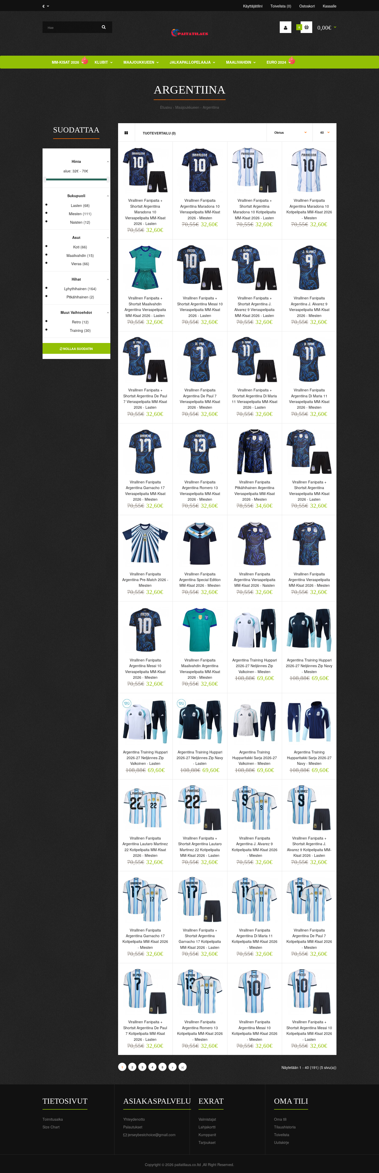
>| (182, 1067)
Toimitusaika (53, 1119)
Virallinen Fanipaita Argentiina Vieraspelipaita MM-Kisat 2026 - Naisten (254, 579)
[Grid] (126, 133)
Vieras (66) (80, 263)
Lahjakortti (207, 1126)
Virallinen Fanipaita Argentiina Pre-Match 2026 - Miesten (145, 579)
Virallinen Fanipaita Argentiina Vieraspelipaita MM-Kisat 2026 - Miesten (309, 579)
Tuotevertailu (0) (159, 133)
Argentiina (211, 107)
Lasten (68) (80, 205)
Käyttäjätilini (252, 6)
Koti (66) (80, 246)
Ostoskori (307, 6)
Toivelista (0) (280, 6)
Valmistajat (207, 1119)
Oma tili (280, 1119)
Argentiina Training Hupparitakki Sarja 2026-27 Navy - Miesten (309, 757)
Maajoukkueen (187, 107)
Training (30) (80, 330)
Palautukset (132, 1126)
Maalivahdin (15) (80, 255)
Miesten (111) (80, 213)
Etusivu (166, 107)
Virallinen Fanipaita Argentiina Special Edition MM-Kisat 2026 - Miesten (200, 579)
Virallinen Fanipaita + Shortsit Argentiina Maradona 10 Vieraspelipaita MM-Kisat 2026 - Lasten (145, 212)
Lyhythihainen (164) (80, 288)
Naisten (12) (80, 222)
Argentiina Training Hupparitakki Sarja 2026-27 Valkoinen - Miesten (254, 757)
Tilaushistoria (285, 1126)
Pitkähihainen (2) (80, 296)
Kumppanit (207, 1134)
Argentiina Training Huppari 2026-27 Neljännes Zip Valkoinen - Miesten (254, 665)
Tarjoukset (207, 1142)
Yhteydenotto (134, 1119)
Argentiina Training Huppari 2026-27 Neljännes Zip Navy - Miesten (309, 665)
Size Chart (51, 1126)
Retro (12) (80, 321)
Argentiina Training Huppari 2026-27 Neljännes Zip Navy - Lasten (200, 757)
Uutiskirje (281, 1142)
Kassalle (329, 6)
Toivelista (281, 1134)
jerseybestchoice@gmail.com (152, 1134)
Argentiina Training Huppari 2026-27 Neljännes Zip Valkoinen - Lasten (145, 757)
